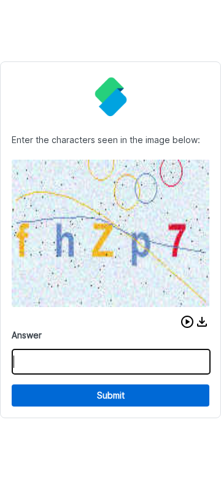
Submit (111, 395)
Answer (27, 335)
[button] (187, 321)
